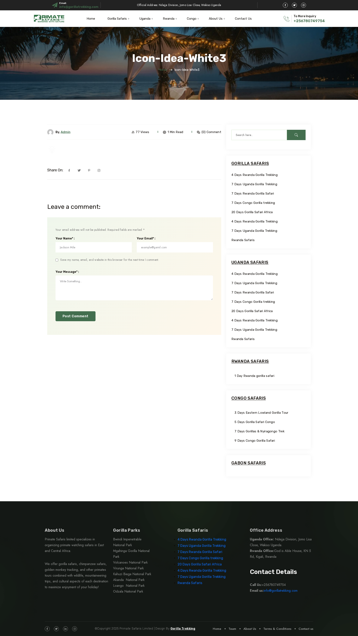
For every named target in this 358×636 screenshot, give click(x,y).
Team (232, 628)
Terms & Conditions (277, 628)
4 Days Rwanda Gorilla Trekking (254, 175)
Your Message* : (67, 272)
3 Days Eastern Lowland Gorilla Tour (261, 413)
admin (65, 132)
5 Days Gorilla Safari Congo (255, 422)
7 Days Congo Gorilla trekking (253, 203)
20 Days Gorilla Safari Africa (252, 212)
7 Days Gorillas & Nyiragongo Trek (259, 431)
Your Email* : (146, 238)
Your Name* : (65, 238)
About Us (216, 18)
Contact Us (243, 18)
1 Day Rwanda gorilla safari (254, 376)
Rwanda (168, 18)
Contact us (306, 628)
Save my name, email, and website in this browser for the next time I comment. (109, 260)
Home (91, 18)
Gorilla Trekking (183, 628)
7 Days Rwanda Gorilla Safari (252, 193)
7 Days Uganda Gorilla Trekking (254, 184)
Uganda (144, 18)
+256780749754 (309, 21)
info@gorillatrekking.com (78, 7)
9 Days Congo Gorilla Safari (255, 440)
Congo (191, 18)
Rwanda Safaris (243, 240)
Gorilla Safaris (117, 18)
